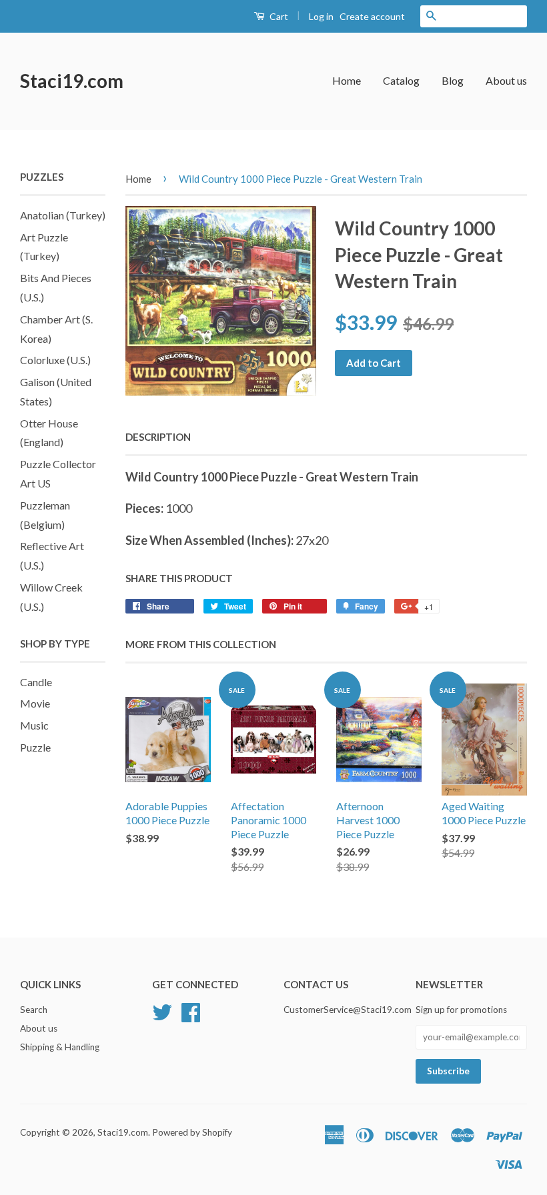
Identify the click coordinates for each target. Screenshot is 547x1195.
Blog (453, 80)
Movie (35, 703)
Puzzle (35, 747)
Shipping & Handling (59, 1047)
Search (33, 1009)
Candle (36, 682)
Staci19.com (71, 80)
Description (158, 437)
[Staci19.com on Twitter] (162, 1011)
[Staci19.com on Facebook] (191, 1011)
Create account (372, 16)
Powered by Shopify (192, 1132)
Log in (321, 16)
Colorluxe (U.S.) (55, 359)
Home (346, 80)
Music (34, 725)
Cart (277, 16)
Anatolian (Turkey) (62, 215)
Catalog (401, 80)
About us (506, 80)
